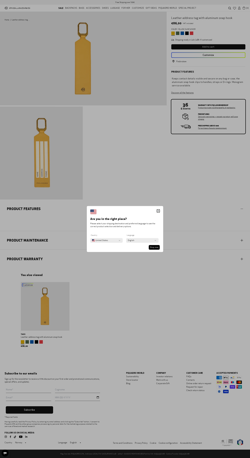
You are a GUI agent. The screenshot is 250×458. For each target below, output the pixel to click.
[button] (158, 210)
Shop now (154, 247)
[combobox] (100, 240)
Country (94, 235)
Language (130, 235)
